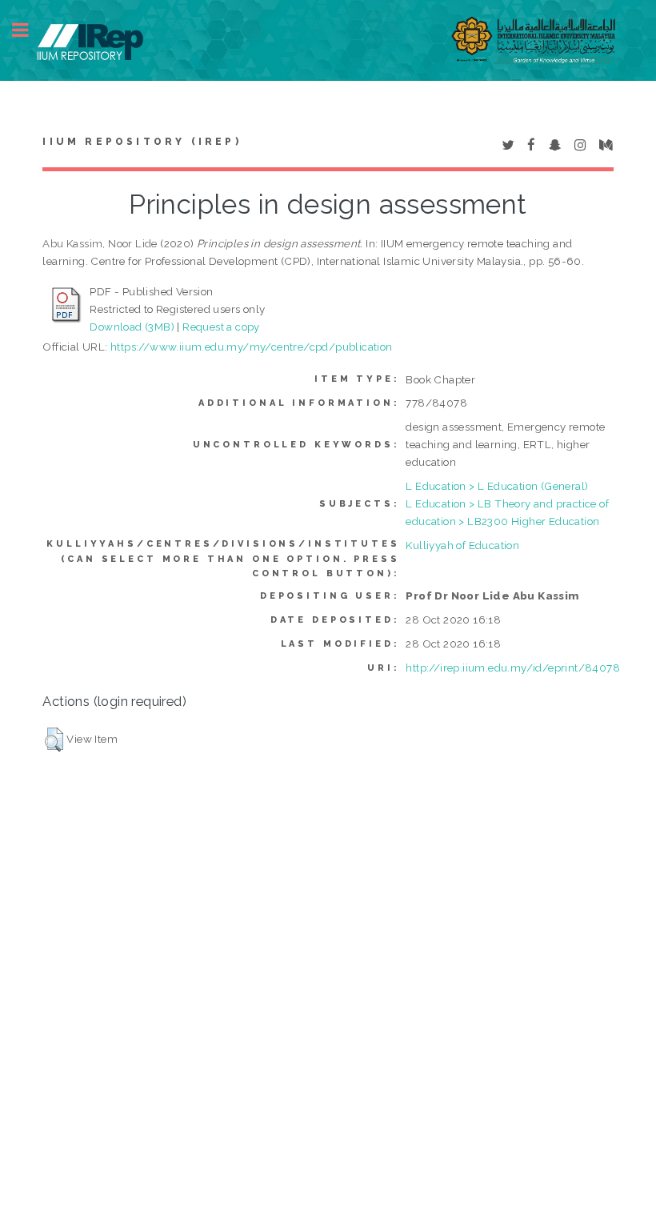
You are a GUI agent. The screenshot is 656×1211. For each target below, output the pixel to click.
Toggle (29, 30)
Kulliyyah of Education (462, 545)
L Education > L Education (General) (497, 485)
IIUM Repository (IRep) (141, 141)
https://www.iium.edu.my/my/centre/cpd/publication (251, 346)
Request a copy (221, 326)
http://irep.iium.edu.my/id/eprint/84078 (513, 667)
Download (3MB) (132, 326)
